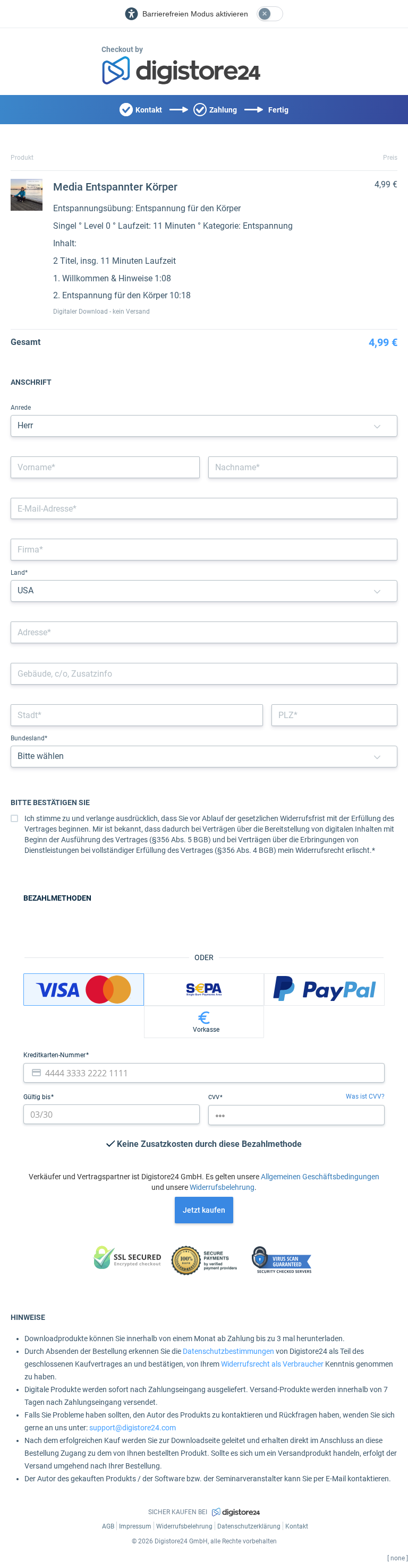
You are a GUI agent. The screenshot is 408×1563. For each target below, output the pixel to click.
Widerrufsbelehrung (222, 1187)
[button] (377, 426)
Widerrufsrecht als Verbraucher (272, 1364)
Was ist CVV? (365, 1096)
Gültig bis (37, 1097)
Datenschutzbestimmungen (228, 1351)
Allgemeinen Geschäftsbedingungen (320, 1176)
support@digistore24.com (132, 1427)
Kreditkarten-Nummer (55, 1055)
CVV (214, 1097)
